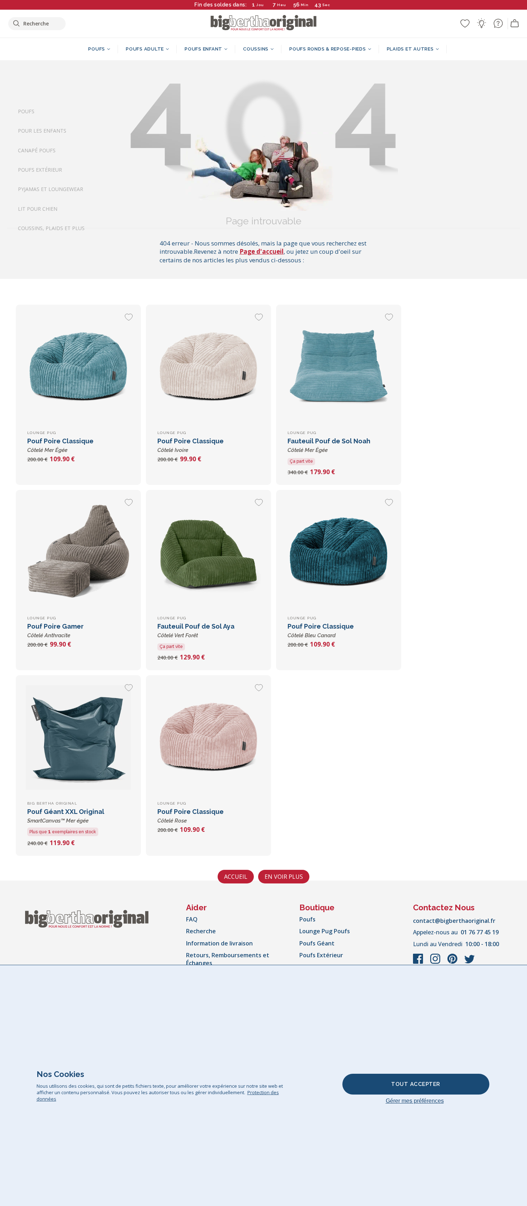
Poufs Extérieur (40, 169)
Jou (260, 5)
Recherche (201, 931)
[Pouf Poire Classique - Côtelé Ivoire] (208, 367)
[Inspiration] (481, 23)
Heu (281, 5)
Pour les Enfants (42, 130)
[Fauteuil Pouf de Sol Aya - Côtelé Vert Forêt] (208, 552)
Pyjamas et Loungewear (50, 189)
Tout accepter (415, 1084)
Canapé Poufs (37, 150)
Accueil (235, 877)
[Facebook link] (418, 962)
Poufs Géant (316, 943)
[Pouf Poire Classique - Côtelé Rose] (208, 738)
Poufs (26, 111)
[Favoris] (465, 23)
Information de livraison (219, 943)
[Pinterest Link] (453, 962)
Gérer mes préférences (415, 1101)
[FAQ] (498, 23)
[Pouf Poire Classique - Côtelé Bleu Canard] (338, 552)
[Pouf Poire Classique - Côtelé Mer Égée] (78, 367)
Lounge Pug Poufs (324, 931)
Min (305, 5)
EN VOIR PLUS (284, 877)
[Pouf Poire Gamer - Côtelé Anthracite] (78, 552)
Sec (327, 5)
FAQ (192, 919)
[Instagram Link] (436, 962)
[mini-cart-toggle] (515, 23)
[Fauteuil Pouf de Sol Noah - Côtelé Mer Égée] (338, 367)
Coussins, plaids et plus (51, 228)
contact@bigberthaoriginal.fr (454, 921)
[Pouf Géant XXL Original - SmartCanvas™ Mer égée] (78, 738)
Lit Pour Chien (37, 208)
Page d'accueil (261, 251)
